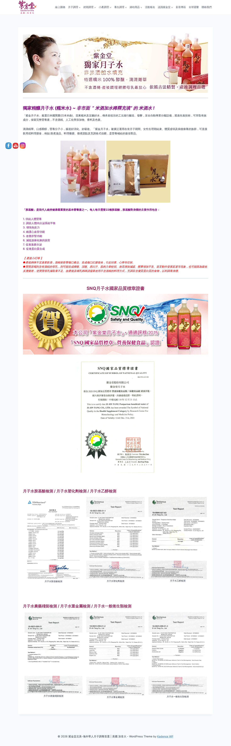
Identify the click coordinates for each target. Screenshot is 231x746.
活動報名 (150, 7)
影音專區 (181, 7)
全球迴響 (194, 7)
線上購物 (60, 7)
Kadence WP (165, 736)
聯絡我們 (207, 7)
